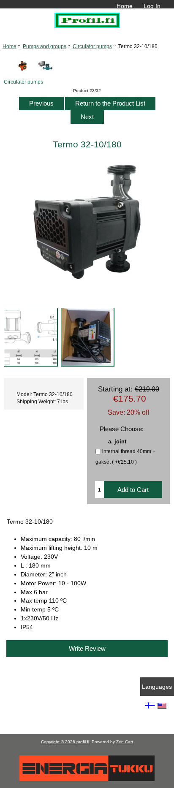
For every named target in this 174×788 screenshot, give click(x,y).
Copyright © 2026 (58, 741)
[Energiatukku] (87, 779)
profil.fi (82, 741)
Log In (152, 6)
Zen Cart (124, 741)
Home (125, 6)
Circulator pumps (92, 46)
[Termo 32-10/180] (30, 337)
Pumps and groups (44, 46)
